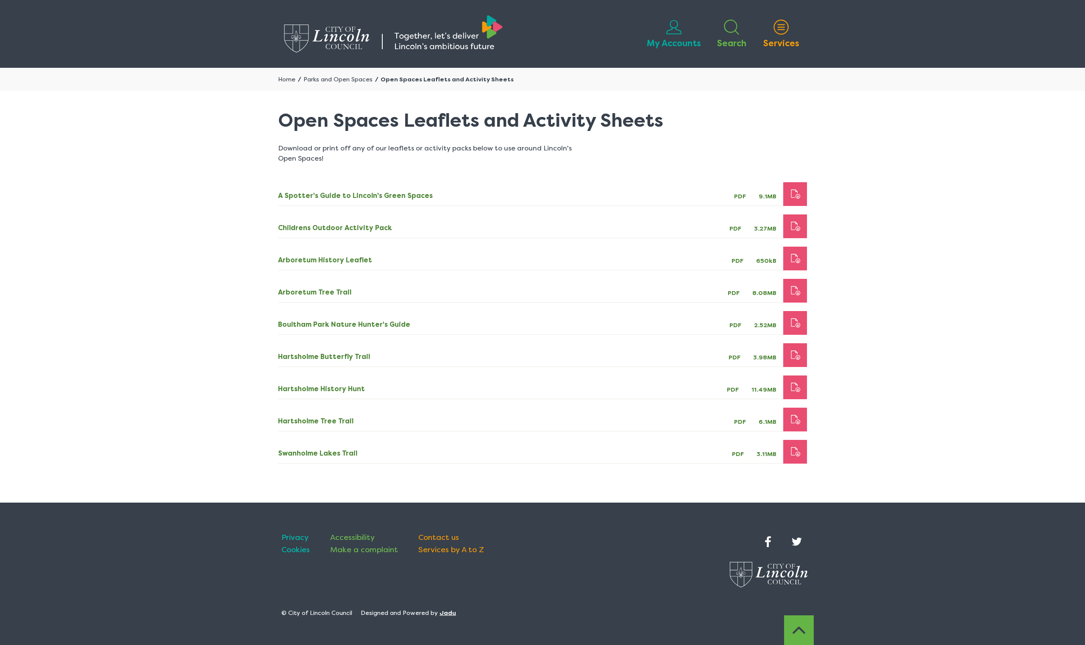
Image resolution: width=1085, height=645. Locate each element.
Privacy (295, 537)
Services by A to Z (451, 549)
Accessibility (352, 537)
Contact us (438, 537)
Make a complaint (364, 549)
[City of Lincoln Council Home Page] (393, 33)
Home (286, 79)
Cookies (295, 549)
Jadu (448, 612)
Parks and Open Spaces (338, 79)
